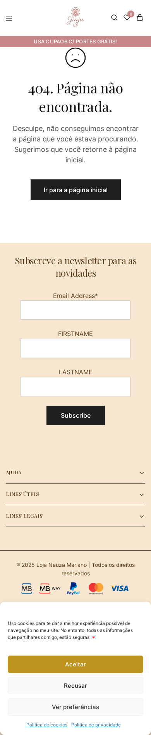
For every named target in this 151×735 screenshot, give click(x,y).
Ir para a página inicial (76, 190)
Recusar (75, 685)
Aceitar (75, 664)
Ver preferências (75, 707)
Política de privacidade (96, 725)
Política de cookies (46, 725)
